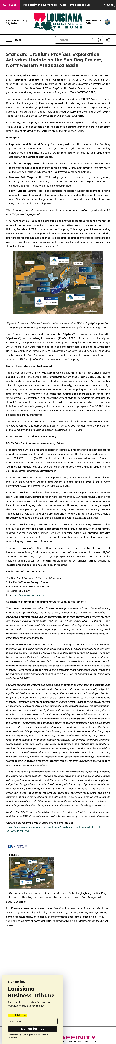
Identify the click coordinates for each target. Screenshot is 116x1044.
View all (108, 4)
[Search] (92, 39)
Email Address (17, 1015)
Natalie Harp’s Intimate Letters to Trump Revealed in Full (49, 4)
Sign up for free (32, 1028)
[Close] (59, 978)
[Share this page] (108, 40)
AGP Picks (10, 4)
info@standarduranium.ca (30, 595)
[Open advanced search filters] (99, 39)
